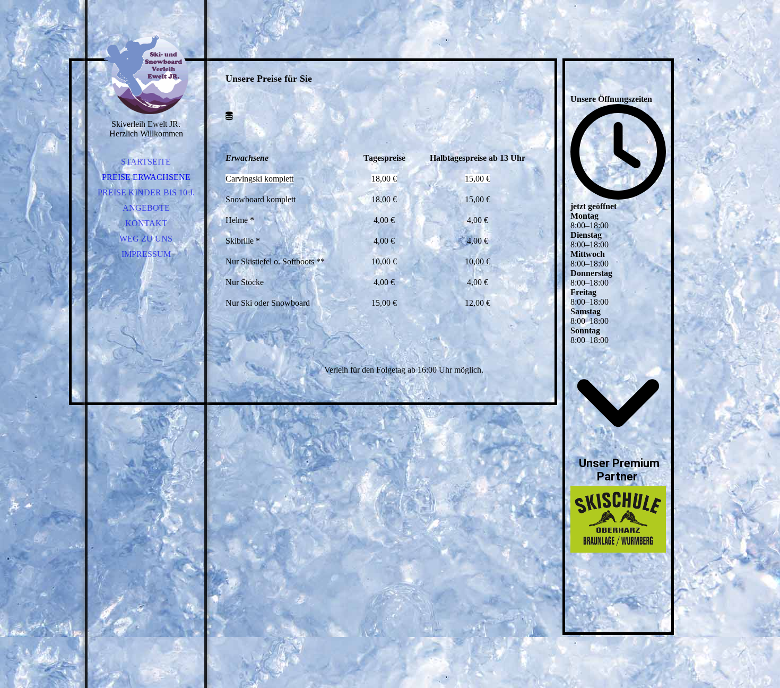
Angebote (146, 207)
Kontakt (146, 223)
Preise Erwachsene (146, 177)
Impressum (146, 254)
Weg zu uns (145, 238)
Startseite (146, 161)
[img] (146, 74)
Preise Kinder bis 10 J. (146, 192)
